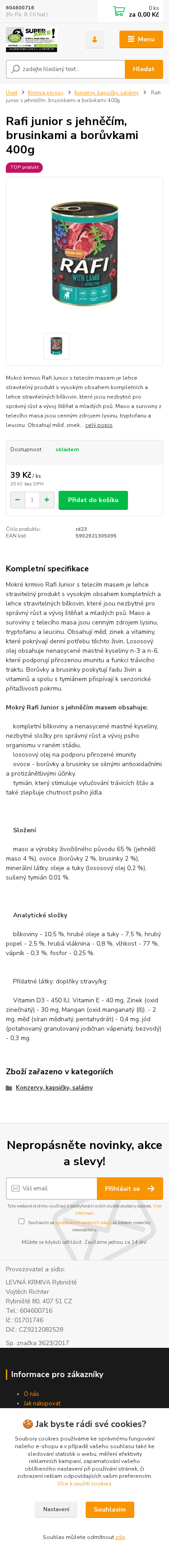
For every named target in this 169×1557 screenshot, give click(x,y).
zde (120, 1537)
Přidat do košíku (93, 500)
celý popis (99, 425)
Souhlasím (110, 1509)
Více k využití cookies (84, 1483)
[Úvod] (38, 39)
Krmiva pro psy (46, 93)
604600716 (20, 7)
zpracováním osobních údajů (83, 1222)
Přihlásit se (123, 1189)
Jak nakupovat (42, 1404)
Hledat (144, 69)
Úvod (11, 93)
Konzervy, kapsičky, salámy (106, 93)
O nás (31, 1394)
